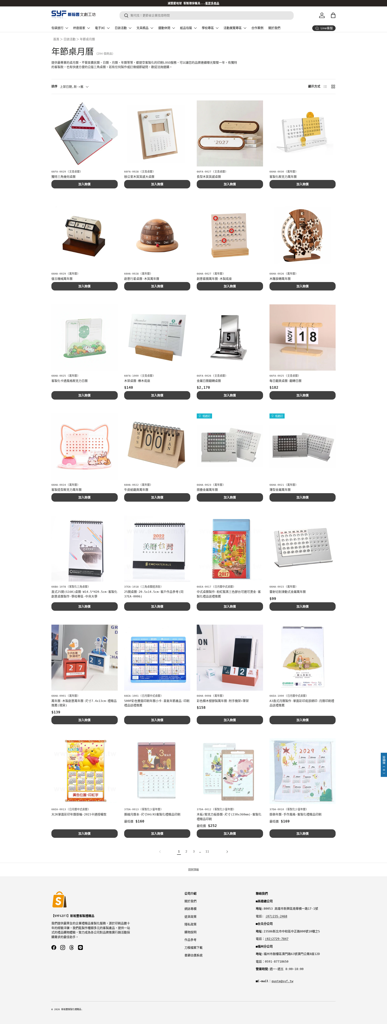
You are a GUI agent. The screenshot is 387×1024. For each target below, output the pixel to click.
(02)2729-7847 (276, 939)
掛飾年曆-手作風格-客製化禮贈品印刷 (295, 814)
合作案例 (257, 28)
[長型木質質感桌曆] (230, 133)
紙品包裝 (186, 28)
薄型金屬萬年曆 (280, 490)
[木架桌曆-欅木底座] (157, 337)
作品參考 (190, 940)
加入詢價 (84, 184)
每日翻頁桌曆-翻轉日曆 (285, 381)
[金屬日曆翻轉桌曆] (230, 337)
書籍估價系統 (193, 955)
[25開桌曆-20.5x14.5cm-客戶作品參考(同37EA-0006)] (157, 549)
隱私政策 (190, 924)
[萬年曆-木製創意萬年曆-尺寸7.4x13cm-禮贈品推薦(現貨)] (84, 658)
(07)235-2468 (276, 916)
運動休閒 (164, 28)
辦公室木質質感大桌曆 (139, 177)
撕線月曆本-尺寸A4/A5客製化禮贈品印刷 (152, 814)
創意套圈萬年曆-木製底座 (214, 279)
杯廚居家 (79, 28)
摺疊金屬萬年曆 (207, 490)
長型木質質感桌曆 (209, 177)
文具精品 (142, 28)
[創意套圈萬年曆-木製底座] (230, 235)
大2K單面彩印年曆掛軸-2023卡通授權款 (78, 814)
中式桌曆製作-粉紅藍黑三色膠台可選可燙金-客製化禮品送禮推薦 (229, 594)
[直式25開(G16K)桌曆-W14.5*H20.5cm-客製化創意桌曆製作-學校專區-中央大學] (84, 549)
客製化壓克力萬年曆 (283, 177)
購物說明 (190, 932)
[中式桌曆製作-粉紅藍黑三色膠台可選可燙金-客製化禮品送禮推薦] (230, 549)
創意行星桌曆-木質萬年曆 (141, 279)
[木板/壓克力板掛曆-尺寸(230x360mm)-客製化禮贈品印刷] (230, 771)
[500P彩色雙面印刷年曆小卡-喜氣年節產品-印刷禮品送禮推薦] (157, 658)
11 (207, 851)
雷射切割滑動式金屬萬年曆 (287, 592)
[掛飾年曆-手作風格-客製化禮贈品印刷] (302, 771)
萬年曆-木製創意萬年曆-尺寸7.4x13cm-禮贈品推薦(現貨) (84, 703)
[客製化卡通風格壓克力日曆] (84, 337)
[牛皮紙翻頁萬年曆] (157, 446)
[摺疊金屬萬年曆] (230, 446)
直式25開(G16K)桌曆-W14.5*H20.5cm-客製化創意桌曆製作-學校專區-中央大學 (84, 594)
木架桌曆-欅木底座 (137, 381)
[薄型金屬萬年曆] (302, 446)
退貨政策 (190, 917)
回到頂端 (193, 869)
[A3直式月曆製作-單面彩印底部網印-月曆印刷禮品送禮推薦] (302, 658)
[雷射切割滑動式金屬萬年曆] (302, 549)
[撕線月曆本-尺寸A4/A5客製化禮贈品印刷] (157, 771)
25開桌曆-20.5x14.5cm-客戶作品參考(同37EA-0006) (153, 594)
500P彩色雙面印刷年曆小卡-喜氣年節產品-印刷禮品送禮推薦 (156, 703)
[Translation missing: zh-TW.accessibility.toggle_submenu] (66, 28)
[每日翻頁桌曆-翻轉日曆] (302, 337)
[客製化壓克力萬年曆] (302, 133)
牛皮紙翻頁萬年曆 (136, 490)
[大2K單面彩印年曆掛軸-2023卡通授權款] (84, 771)
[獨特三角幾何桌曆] (84, 133)
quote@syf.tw (282, 981)
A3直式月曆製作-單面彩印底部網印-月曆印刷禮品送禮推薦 (301, 703)
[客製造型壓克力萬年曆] (84, 446)
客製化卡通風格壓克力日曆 (69, 381)
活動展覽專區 (233, 28)
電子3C (100, 28)
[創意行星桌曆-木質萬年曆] (157, 235)
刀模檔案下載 (193, 948)
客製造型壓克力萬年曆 (66, 490)
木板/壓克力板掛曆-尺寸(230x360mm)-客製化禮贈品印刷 (229, 817)
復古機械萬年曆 (62, 279)
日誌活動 (121, 28)
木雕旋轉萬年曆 (280, 279)
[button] (333, 15)
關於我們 (274, 28)
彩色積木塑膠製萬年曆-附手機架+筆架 (223, 701)
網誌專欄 (190, 909)
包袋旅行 (57, 28)
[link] (161, 851)
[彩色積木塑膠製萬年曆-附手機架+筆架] (230, 658)
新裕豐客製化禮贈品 (71, 1009)
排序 (54, 86)
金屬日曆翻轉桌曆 (209, 381)
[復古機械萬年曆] (84, 235)
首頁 (56, 39)
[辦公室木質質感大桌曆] (157, 133)
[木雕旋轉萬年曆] (302, 235)
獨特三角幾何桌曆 (63, 177)
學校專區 (208, 28)
